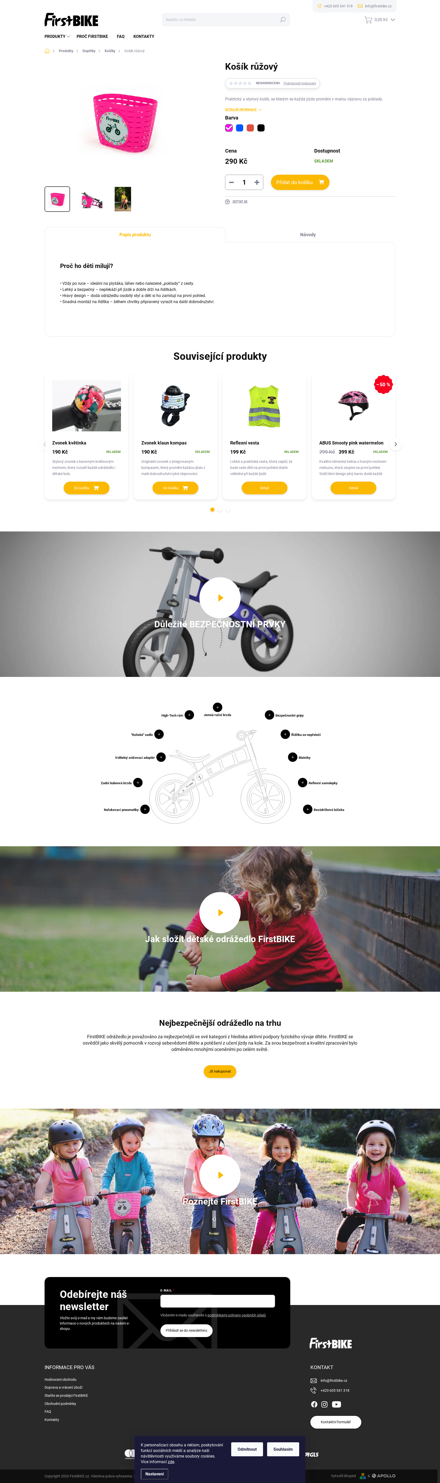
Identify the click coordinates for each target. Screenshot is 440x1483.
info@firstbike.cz (334, 1380)
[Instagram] (324, 1403)
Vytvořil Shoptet (343, 1476)
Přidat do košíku (294, 182)
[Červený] (250, 128)
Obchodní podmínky (60, 1404)
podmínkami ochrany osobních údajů (237, 1315)
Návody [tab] (308, 234)
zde (171, 1461)
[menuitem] (58, 36)
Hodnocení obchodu (60, 1379)
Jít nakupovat (220, 1071)
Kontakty (52, 1420)
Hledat (283, 20)
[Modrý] (239, 128)
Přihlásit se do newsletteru (186, 1330)
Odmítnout (247, 1449)
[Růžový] (229, 128)
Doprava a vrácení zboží (63, 1387)
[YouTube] (336, 1403)
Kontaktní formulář (336, 1422)
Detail (264, 488)
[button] (212, 510)
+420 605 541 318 (335, 1390)
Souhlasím (283, 1449)
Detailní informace (241, 109)
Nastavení (154, 1474)
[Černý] (261, 128)
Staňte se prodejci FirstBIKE (66, 1395)
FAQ (48, 1412)
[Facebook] (314, 1403)
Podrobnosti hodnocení (300, 83)
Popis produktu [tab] (135, 234)
